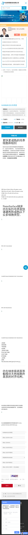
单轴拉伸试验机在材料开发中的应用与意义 (12, 51)
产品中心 (8, 70)
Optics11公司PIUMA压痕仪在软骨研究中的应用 (13, 61)
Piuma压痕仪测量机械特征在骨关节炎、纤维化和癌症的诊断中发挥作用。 (14, 38)
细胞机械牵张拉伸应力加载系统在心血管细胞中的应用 (14, 58)
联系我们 (20, 127)
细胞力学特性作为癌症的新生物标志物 (11, 45)
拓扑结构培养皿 (11, 496)
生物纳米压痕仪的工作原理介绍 (10, 42)
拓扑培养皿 (14, 70)
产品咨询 (7, 127)
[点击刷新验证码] (14, 476)
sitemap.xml (21, 526)
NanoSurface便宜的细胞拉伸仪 (14, 493)
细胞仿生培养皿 (22, 70)
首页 (4, 70)
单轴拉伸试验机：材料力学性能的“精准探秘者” (13, 54)
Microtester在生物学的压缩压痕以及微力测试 (13, 48)
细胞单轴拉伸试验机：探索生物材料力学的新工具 (14, 64)
